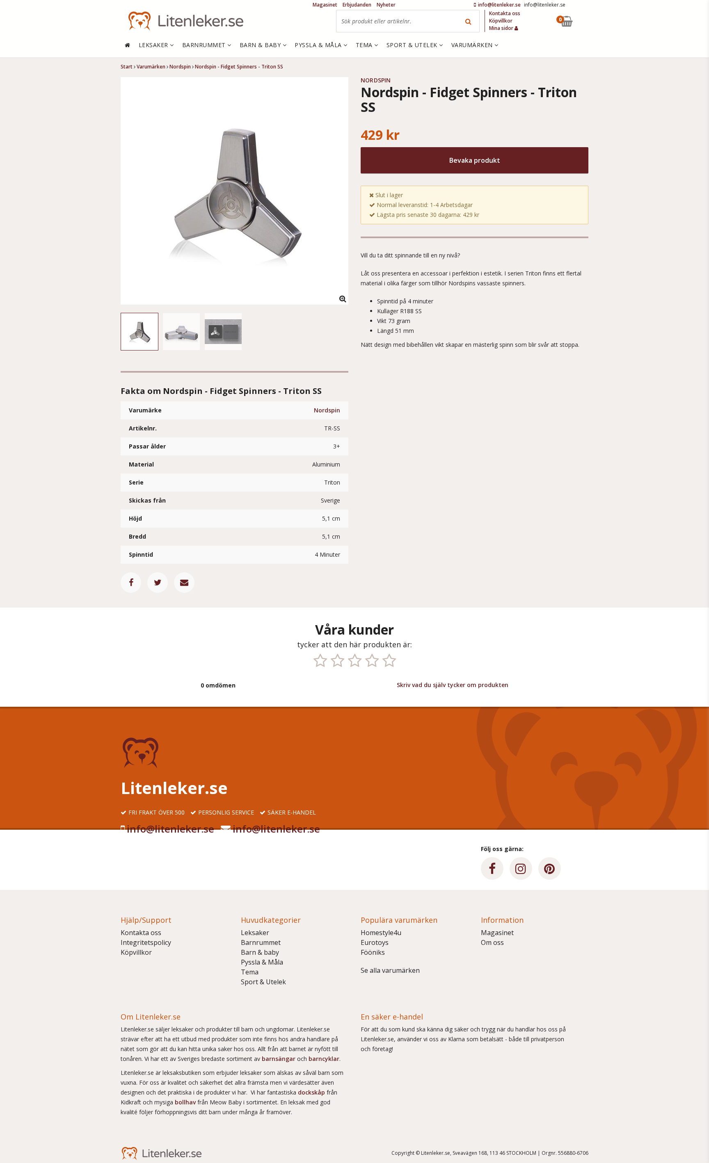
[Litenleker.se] (186, 21)
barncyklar (324, 1059)
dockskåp (312, 1092)
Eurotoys (375, 942)
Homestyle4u (381, 932)
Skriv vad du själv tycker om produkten (452, 685)
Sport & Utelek (263, 981)
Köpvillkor (136, 952)
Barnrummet (261, 942)
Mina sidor (502, 28)
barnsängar (278, 1059)
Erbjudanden (357, 4)
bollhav (186, 1102)
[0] (585, 21)
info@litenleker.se (170, 828)
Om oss (492, 942)
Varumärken (473, 45)
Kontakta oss (141, 932)
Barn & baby (260, 952)
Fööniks (373, 952)
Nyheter (386, 4)
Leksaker (255, 932)
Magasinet (497, 932)
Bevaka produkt (474, 160)
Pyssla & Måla (262, 962)
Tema (249, 971)
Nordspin (327, 410)
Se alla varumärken (390, 970)
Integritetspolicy (146, 942)
